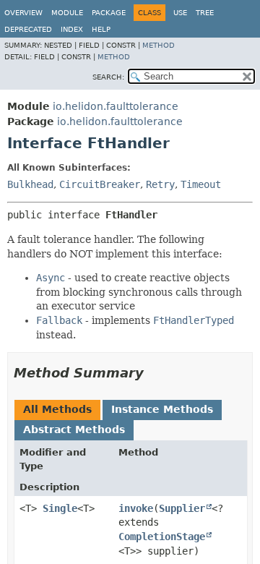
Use (180, 13)
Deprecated (28, 29)
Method (158, 45)
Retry (160, 184)
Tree (205, 13)
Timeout (201, 184)
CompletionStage (161, 536)
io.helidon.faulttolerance (115, 106)
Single (60, 508)
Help (101, 29)
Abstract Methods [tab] (74, 429)
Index (72, 29)
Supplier (182, 508)
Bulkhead (30, 184)
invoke (135, 508)
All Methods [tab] (57, 409)
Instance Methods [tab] (162, 409)
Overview (23, 13)
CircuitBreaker (99, 184)
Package (109, 13)
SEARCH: (108, 77)
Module (67, 13)
